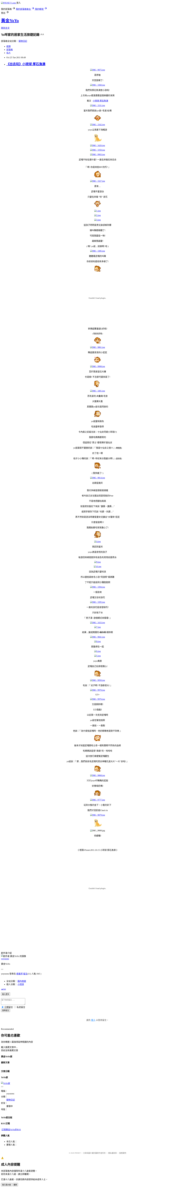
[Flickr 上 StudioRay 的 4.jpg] (97, 541)
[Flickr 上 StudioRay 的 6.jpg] (97, 651)
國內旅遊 (22, 981)
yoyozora (5, 959)
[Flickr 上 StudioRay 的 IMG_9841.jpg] (97, 637)
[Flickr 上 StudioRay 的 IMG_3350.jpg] (97, 150)
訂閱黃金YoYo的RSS (11, 1129)
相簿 (8, 46)
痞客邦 (19, 974)
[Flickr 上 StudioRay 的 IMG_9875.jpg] (97, 70)
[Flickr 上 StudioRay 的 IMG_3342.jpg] (97, 124)
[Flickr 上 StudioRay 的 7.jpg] (97, 627)
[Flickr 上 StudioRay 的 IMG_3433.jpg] (97, 622)
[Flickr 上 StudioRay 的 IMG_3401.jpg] (97, 391)
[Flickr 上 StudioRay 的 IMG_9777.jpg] (97, 800)
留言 (25, 974)
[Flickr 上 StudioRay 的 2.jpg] (97, 215)
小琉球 (21, 984)
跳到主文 (5, 28)
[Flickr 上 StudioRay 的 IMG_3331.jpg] (97, 105)
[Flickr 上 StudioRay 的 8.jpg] (97, 641)
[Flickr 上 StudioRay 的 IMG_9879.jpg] (97, 815)
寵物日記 (23, 41)
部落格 (9, 49)
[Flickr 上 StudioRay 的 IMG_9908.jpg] (97, 366)
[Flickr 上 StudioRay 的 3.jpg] (97, 220)
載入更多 (5, 994)
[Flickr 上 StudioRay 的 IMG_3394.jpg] (97, 587)
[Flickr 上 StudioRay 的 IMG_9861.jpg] (97, 347)
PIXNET (78, 1153)
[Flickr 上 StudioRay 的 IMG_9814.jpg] (97, 478)
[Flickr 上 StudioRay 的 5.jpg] (97, 656)
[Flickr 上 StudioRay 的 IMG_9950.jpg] (97, 680)
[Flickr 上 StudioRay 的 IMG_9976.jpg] (97, 699)
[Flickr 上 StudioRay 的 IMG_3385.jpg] (97, 251)
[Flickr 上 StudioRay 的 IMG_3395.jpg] (97, 602)
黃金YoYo (10, 20)
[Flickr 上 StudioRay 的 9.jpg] (97, 562)
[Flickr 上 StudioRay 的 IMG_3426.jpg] (97, 145)
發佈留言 (5, 1010)
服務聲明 (122, 1153)
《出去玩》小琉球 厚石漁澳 (25, 64)
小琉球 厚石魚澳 (100, 101)
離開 (15, 1185)
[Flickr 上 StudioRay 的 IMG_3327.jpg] (97, 181)
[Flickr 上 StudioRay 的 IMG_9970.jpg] (97, 690)
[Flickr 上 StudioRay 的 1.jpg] (97, 211)
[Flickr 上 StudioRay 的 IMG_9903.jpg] (97, 154)
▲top (3, 989)
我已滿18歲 (6, 1185)
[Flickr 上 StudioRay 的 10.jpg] (97, 566)
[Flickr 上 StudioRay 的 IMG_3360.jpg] (97, 85)
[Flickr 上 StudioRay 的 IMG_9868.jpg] (97, 775)
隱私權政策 (112, 1153)
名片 (8, 53)
